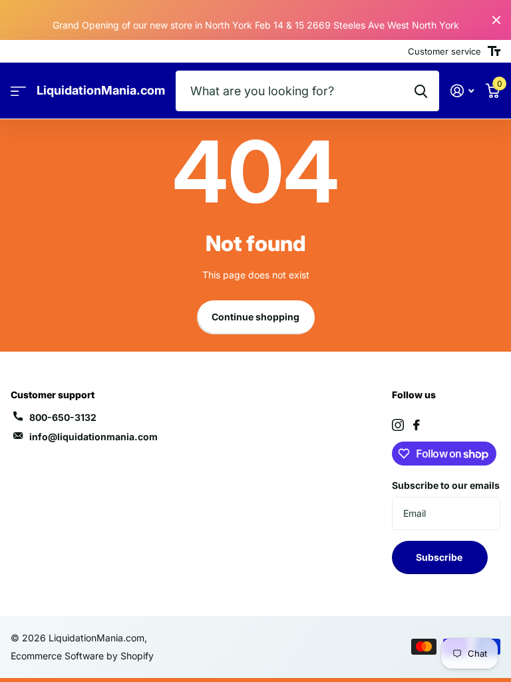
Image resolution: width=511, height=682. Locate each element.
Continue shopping (255, 316)
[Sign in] (462, 91)
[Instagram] (398, 425)
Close (496, 20)
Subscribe (440, 557)
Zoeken (421, 91)
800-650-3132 (62, 417)
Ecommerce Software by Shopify (82, 655)
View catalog (18, 91)
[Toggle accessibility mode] (494, 51)
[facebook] (416, 425)
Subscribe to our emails (446, 485)
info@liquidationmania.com (93, 436)
